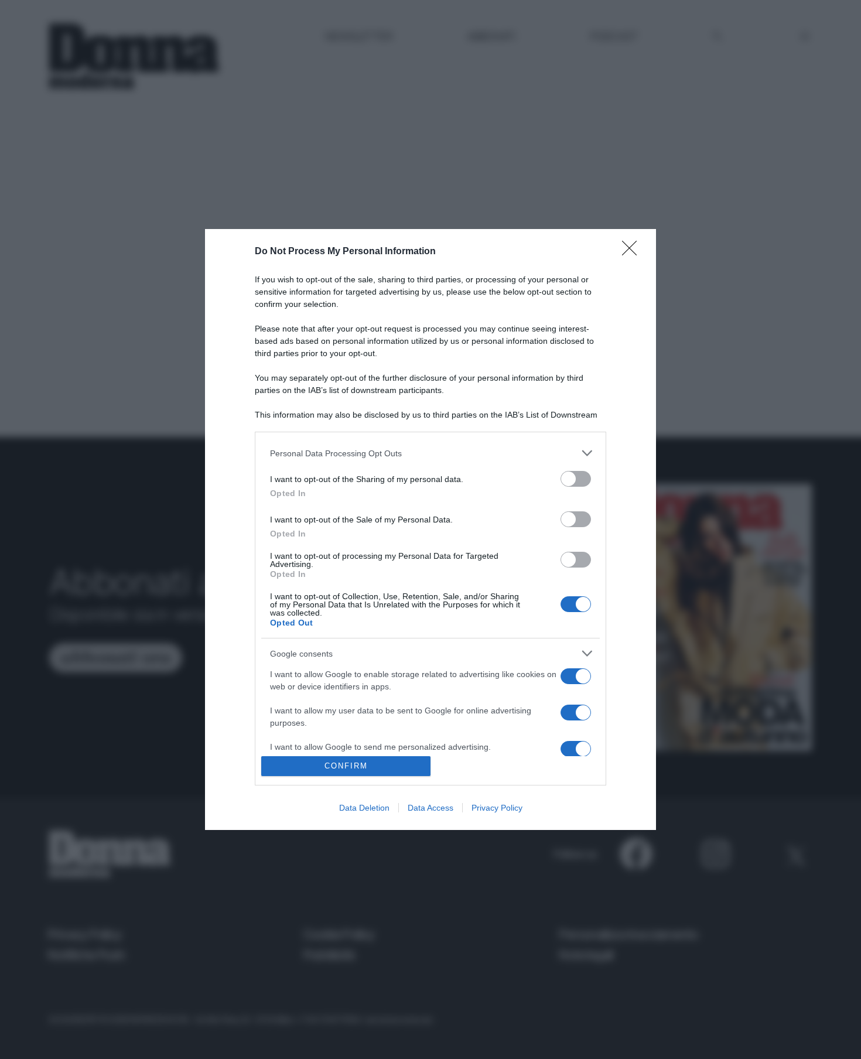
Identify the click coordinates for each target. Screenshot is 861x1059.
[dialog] (430, 529)
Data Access (430, 807)
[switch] (576, 479)
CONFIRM (346, 765)
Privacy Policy (497, 807)
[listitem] (430, 453)
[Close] (633, 252)
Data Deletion (364, 807)
